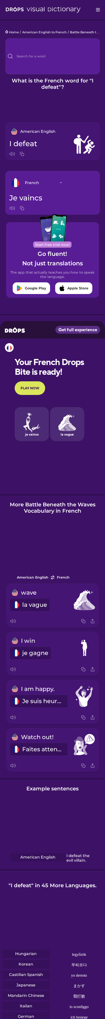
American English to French (44, 32)
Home (14, 32)
